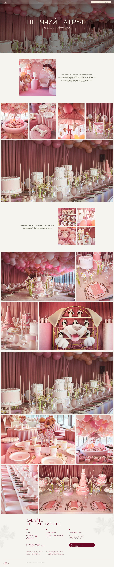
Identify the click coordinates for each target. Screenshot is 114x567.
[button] (101, 2)
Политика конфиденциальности (36, 562)
